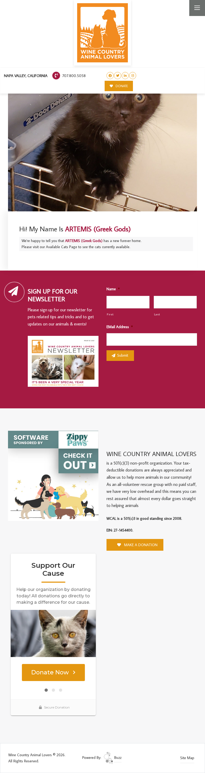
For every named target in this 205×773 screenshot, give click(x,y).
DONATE (121, 86)
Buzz (117, 757)
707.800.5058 (73, 75)
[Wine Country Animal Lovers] (102, 32)
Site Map (187, 757)
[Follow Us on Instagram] (132, 75)
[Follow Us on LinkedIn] (125, 75)
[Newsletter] (65, 362)
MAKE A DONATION (140, 544)
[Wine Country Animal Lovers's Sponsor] (53, 475)
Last (157, 314)
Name (113, 289)
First (110, 314)
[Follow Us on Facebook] (110, 75)
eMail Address (120, 326)
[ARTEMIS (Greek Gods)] (102, 117)
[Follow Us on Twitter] (117, 75)
